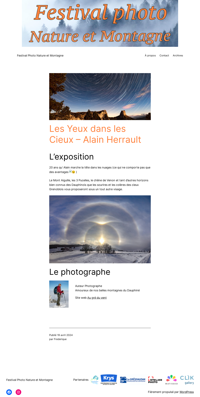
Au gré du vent (97, 297)
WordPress (187, 392)
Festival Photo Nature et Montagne (40, 55)
